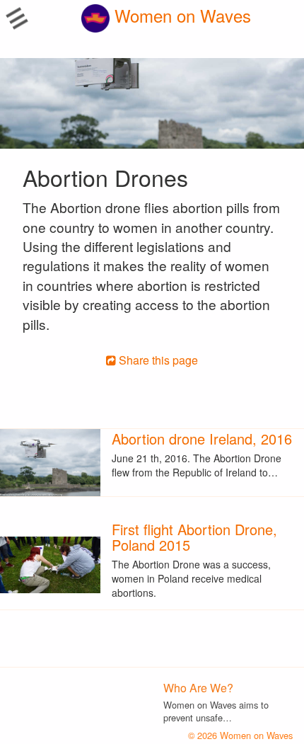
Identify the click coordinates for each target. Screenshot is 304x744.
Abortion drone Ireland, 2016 (202, 438)
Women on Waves (180, 15)
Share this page (157, 360)
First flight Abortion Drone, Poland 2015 (194, 537)
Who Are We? (198, 688)
